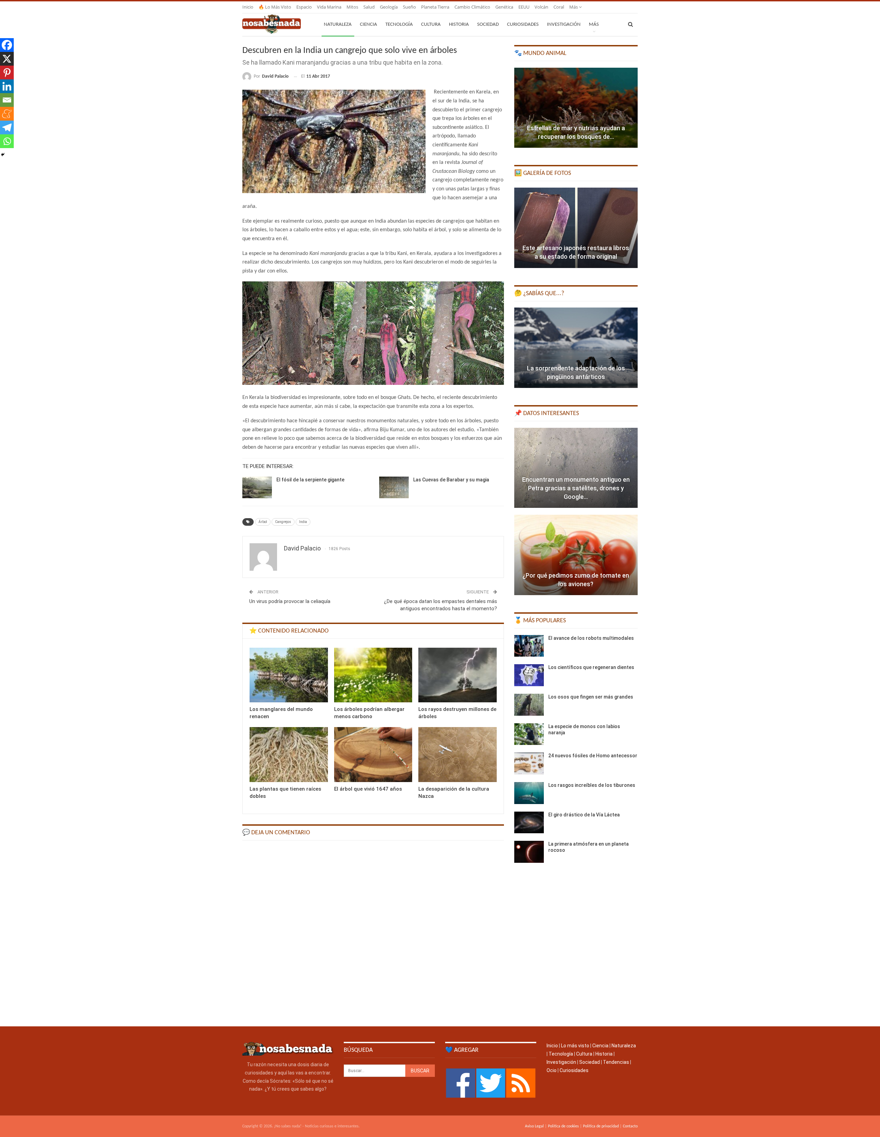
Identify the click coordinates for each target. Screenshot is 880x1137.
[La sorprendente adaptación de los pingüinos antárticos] (576, 347)
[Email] (7, 100)
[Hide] (3, 154)
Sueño (409, 7)
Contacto (630, 1126)
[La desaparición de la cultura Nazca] (457, 754)
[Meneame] (7, 114)
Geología (389, 7)
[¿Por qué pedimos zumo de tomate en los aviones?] (576, 554)
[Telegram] (7, 127)
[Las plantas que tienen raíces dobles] (289, 754)
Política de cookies (563, 1126)
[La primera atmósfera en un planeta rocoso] (529, 852)
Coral (558, 7)
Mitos (352, 7)
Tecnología (399, 24)
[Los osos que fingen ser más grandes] (529, 705)
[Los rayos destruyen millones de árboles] (457, 675)
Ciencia (368, 24)
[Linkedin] (7, 86)
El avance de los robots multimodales (591, 638)
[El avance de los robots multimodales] (529, 646)
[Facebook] (7, 45)
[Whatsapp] (7, 141)
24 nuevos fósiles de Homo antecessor (592, 755)
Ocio (552, 1070)
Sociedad (488, 24)
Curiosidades (523, 24)
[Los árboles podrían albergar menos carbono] (373, 675)
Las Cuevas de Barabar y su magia (451, 479)
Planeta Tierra (435, 7)
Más (574, 7)
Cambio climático (472, 7)
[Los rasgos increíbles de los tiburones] (529, 793)
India (303, 522)
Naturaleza (338, 24)
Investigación (564, 24)
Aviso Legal (534, 1126)
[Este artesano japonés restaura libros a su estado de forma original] (576, 227)
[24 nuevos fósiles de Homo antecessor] (529, 763)
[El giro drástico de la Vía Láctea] (529, 823)
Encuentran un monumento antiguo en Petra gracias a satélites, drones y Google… (576, 488)
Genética (504, 7)
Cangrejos (283, 522)
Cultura (431, 24)
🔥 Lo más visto (274, 7)
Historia (459, 24)
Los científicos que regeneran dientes (591, 667)
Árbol (262, 522)
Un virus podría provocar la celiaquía (289, 601)
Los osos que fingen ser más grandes (590, 697)
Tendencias (616, 1062)
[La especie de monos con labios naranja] (529, 734)
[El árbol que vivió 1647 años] (373, 754)
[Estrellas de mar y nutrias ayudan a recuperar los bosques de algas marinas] (576, 107)
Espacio (304, 7)
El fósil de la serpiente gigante (310, 479)
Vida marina (329, 7)
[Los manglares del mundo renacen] (289, 675)
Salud (369, 7)
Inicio (247, 7)
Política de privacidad (601, 1126)
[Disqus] (373, 933)
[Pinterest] (7, 72)
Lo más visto (575, 1045)
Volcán (541, 7)
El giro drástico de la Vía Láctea (584, 814)
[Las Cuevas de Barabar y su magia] (394, 488)
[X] (7, 59)
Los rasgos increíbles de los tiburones (591, 785)
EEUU (523, 7)
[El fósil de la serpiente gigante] (257, 488)
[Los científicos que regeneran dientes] (529, 675)
